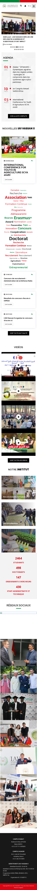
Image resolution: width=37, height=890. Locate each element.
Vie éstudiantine (10, 523)
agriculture (16, 261)
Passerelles (16, 225)
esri (12, 235)
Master (30, 204)
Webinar (29, 245)
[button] (11, 47)
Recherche (16, 193)
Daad (8, 225)
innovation (11, 228)
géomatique (21, 252)
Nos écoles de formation (14, 497)
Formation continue (15, 245)
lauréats (29, 222)
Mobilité (25, 193)
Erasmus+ (16, 201)
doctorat (18, 238)
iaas (29, 197)
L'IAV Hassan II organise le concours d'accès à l (18, 319)
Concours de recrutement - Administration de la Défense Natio (18, 280)
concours (24, 228)
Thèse (24, 261)
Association (16, 197)
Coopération (23, 190)
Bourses (8, 217)
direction (23, 258)
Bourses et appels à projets (15, 550)
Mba (21, 201)
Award (9, 221)
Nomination (20, 221)
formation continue (16, 204)
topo (25, 225)
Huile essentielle (20, 235)
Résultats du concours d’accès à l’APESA (17, 299)
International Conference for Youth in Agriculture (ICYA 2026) (16, 170)
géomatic (29, 232)
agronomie (13, 258)
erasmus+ (23, 217)
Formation (15, 190)
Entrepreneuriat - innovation (13, 249)
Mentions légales (18, 887)
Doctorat (26, 249)
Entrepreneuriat (18, 267)
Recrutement (11, 255)
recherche (18, 242)
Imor (30, 225)
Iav (19, 258)
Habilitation (18, 264)
